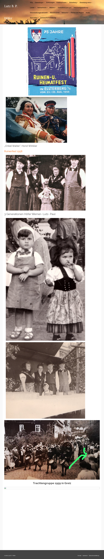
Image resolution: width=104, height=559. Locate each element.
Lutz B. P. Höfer (10, 12)
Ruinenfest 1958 (13, 151)
